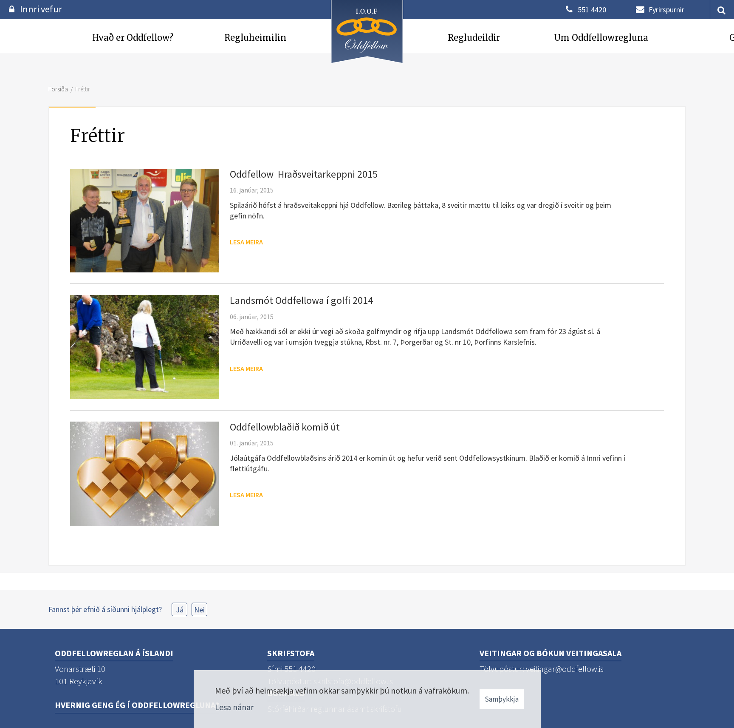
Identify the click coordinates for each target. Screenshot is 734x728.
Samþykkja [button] (502, 699)
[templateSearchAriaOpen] (718, 9)
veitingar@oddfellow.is (565, 668)
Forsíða (58, 89)
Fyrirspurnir (666, 9)
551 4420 (592, 9)
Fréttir (82, 89)
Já (180, 610)
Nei (199, 610)
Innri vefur (41, 9)
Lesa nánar (234, 707)
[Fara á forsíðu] (367, 64)
